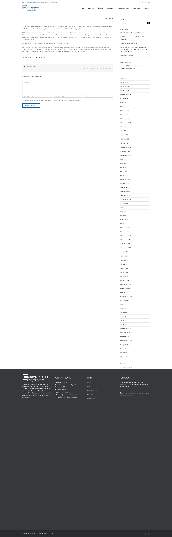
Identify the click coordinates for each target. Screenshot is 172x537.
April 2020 (124, 316)
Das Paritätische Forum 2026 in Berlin (132, 33)
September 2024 (126, 123)
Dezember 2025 (126, 94)
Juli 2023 (124, 159)
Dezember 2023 (126, 147)
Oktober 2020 (125, 292)
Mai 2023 (124, 167)
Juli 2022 (124, 207)
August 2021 (125, 252)
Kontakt (90, 394)
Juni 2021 (124, 260)
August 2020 (125, 300)
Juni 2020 (124, 308)
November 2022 (126, 191)
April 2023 (124, 171)
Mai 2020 (124, 312)
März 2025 (124, 107)
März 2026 (124, 82)
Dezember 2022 (126, 187)
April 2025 (124, 103)
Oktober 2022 (125, 195)
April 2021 (124, 268)
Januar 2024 (125, 143)
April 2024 (124, 135)
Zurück (105, 18)
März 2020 (124, 320)
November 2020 (126, 288)
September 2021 (126, 248)
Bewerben (91, 386)
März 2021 (124, 272)
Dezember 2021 (126, 236)
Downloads (91, 398)
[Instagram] (124, 367)
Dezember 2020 (126, 284)
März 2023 (124, 175)
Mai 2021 (124, 264)
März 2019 (124, 357)
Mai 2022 (124, 216)
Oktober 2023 (125, 151)
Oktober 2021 (125, 244)
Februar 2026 (125, 86)
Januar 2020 (125, 324)
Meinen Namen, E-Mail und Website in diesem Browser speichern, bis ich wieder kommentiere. (53, 100)
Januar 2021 (125, 280)
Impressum (54, 533)
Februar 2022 (125, 228)
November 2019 (126, 332)
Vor (110, 18)
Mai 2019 (124, 353)
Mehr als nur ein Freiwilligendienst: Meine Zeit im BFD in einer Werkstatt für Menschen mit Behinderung (134, 49)
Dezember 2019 (126, 328)
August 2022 (125, 203)
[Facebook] (121, 367)
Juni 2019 (124, 349)
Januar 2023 (125, 183)
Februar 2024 (125, 139)
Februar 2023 (125, 179)
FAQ (89, 382)
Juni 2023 (124, 163)
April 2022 (124, 220)
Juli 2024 (124, 127)
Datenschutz (49, 533)
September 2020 (126, 296)
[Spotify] (126, 367)
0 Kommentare (41, 57)
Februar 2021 (125, 276)
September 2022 (126, 199)
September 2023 (126, 155)
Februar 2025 (125, 111)
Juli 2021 (124, 256)
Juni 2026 (124, 78)
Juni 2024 (124, 131)
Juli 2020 (124, 304)
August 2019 (125, 345)
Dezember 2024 (126, 119)
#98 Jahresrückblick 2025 (129, 43)
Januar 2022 (125, 232)
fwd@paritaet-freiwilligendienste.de (48, 2)
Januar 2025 (125, 115)
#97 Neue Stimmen (127, 55)
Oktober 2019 (125, 337)
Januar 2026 (125, 90)
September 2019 (126, 341)
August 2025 (125, 99)
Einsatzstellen (92, 390)
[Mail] (132, 367)
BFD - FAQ (35, 57)
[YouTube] (129, 367)
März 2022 (124, 224)
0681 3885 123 (65, 393)
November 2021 (126, 240)
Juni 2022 (124, 211)
